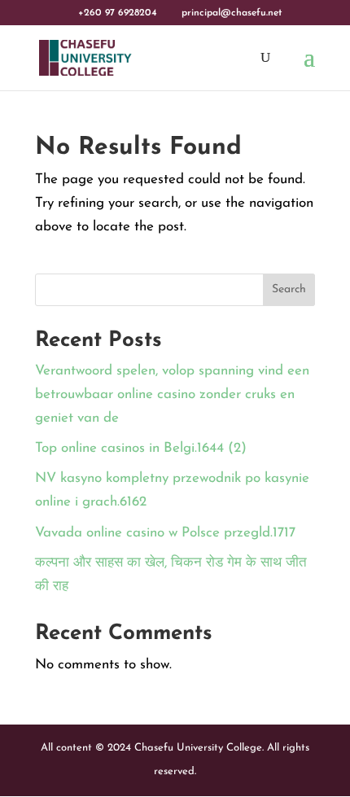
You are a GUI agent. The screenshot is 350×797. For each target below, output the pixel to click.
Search (289, 289)
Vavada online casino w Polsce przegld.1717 (165, 533)
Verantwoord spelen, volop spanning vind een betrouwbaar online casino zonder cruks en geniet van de (172, 394)
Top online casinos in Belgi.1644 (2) (141, 448)
